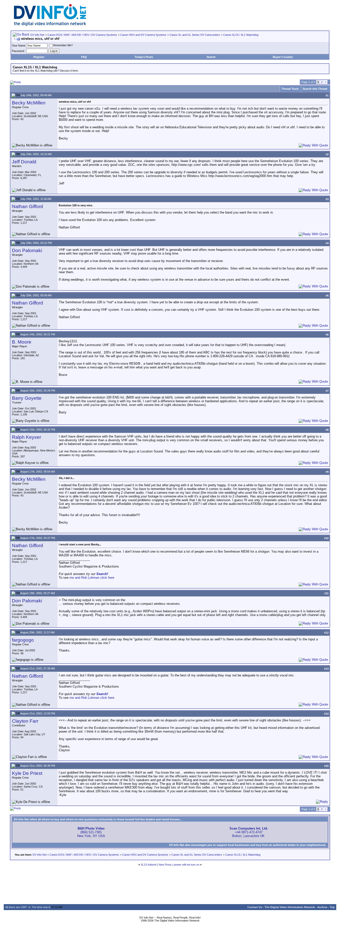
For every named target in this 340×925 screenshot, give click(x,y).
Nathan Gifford (27, 206)
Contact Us (254, 907)
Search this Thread (315, 88)
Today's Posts (144, 56)
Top (332, 907)
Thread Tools (290, 88)
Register (38, 56)
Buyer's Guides (283, 56)
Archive (322, 907)
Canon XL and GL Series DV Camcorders (195, 34)
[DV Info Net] (50, 25)
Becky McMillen (29, 102)
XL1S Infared (148, 864)
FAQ (84, 56)
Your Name (18, 45)
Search (211, 56)
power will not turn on (186, 864)
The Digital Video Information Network (290, 907)
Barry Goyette (27, 398)
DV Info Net (37, 34)
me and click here (91, 577)
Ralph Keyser (26, 437)
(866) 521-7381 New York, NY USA (91, 832)
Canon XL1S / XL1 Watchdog (240, 34)
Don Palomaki (27, 250)
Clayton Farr (25, 721)
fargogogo (23, 640)
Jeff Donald (24, 161)
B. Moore (21, 342)
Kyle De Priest (27, 773)
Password (18, 50)
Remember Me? (63, 45)
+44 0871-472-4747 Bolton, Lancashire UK (248, 832)
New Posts (165, 864)
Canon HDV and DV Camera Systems (143, 34)
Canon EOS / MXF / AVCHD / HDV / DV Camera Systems (82, 34)
